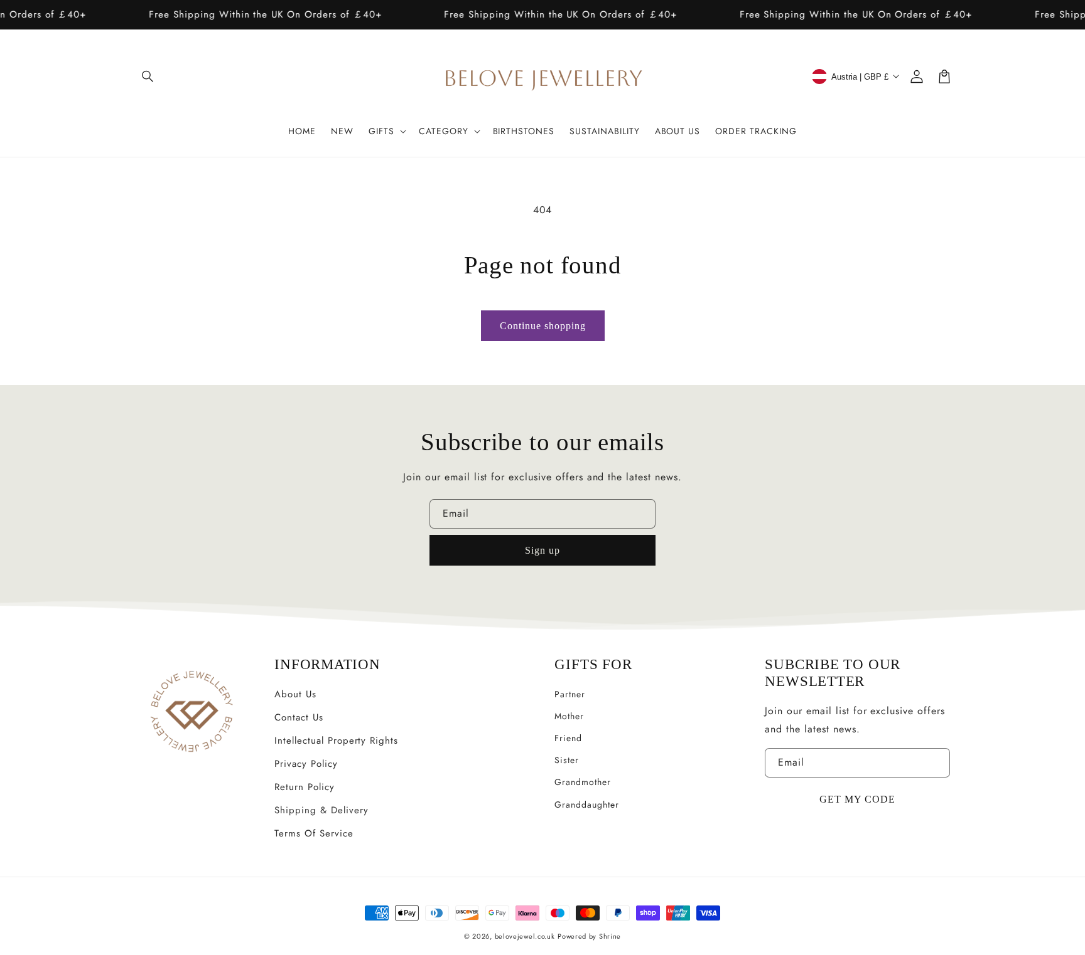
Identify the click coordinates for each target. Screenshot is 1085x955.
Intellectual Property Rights (336, 740)
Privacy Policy (305, 764)
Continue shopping (543, 325)
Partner (569, 694)
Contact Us (298, 717)
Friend (568, 738)
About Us (295, 694)
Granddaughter (586, 804)
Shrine (610, 936)
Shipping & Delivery (321, 810)
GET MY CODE (857, 799)
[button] (148, 76)
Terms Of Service (313, 833)
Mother (569, 716)
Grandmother (582, 782)
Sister (566, 760)
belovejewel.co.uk (525, 936)
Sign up (542, 550)
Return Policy (304, 787)
